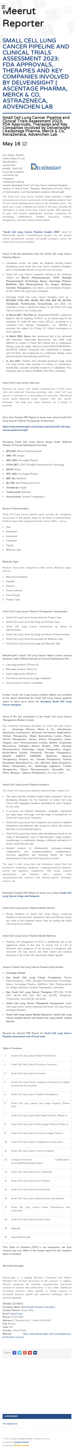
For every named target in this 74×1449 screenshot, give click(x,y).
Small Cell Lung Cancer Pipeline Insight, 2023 (31, 232)
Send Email (16, 1313)
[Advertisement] (28, 1387)
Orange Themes (21, 1442)
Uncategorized (10, 1423)
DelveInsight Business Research (38, 1307)
